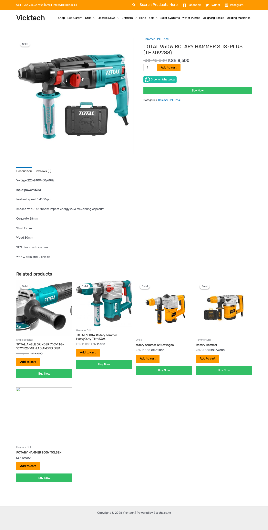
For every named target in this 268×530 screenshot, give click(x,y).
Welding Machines (239, 18)
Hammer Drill (151, 39)
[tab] (24, 171)
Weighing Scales (213, 18)
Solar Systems (170, 18)
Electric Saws (107, 18)
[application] (93, 18)
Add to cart (169, 67)
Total (165, 39)
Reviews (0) (43, 171)
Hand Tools (146, 18)
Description (24, 171)
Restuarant (75, 18)
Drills (88, 18)
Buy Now (198, 90)
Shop (61, 18)
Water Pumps (191, 18)
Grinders (127, 18)
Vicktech (30, 18)
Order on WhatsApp (163, 79)
